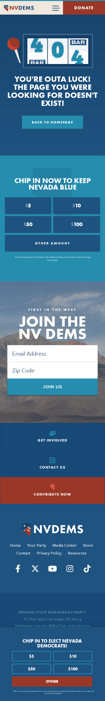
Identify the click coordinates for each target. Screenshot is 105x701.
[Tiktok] (87, 568)
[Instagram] (70, 568)
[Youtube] (52, 568)
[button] (99, 633)
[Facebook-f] (18, 568)
